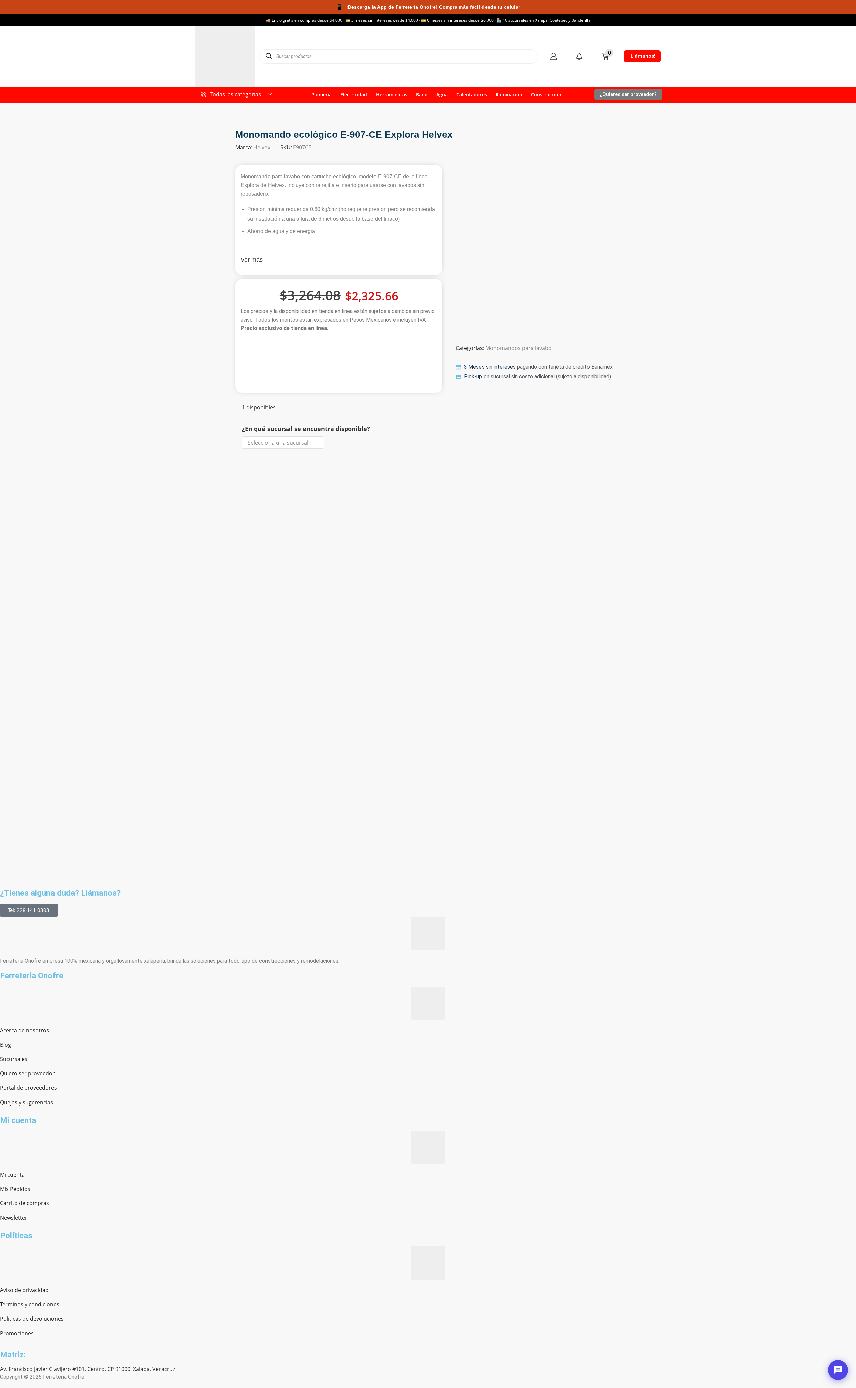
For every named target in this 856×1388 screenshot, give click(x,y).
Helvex (261, 147)
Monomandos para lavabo (518, 348)
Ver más (252, 259)
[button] (553, 56)
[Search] (268, 56)
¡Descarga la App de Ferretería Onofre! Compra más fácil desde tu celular (428, 7)
